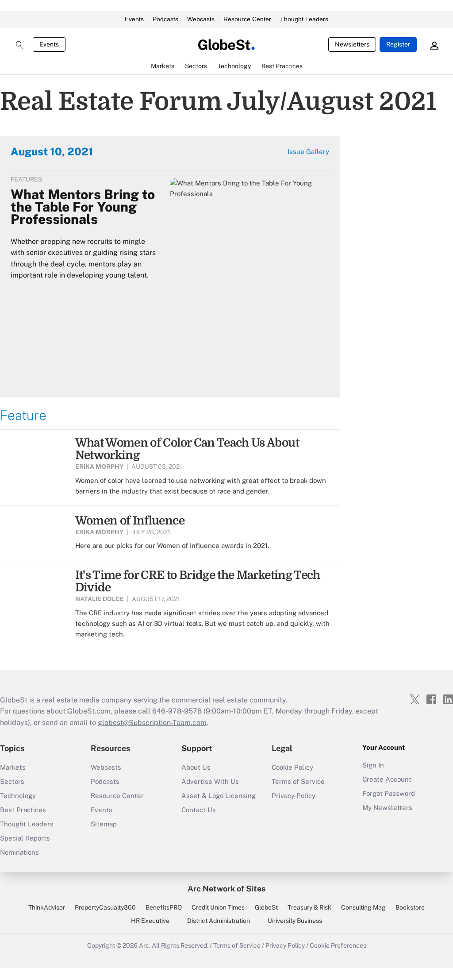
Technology (18, 795)
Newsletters (352, 44)
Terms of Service (298, 781)
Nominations (19, 852)
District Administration (218, 920)
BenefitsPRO (164, 907)
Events (134, 19)
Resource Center (247, 19)
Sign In (373, 765)
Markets (13, 767)
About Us (196, 767)
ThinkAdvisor (46, 907)
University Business (295, 920)
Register (398, 44)
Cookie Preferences (338, 945)
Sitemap (104, 824)
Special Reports (25, 838)
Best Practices (23, 810)
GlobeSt (266, 907)
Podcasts (165, 19)
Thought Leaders (304, 19)
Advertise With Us (210, 781)
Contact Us (198, 810)
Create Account (386, 779)
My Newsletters (387, 807)
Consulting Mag (363, 907)
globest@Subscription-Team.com (152, 722)
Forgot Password (388, 793)
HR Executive (150, 920)
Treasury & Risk (309, 907)
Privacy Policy (293, 795)
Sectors (12, 781)
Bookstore (410, 907)
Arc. (144, 945)
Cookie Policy (292, 767)
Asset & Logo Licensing (218, 795)
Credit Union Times (218, 907)
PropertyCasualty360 (105, 907)
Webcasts (201, 19)
